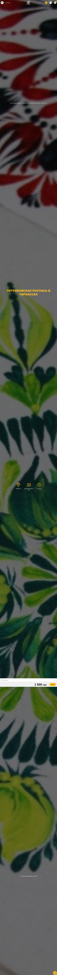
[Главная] (28, 3)
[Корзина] (55, 3)
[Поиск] (50, 3)
